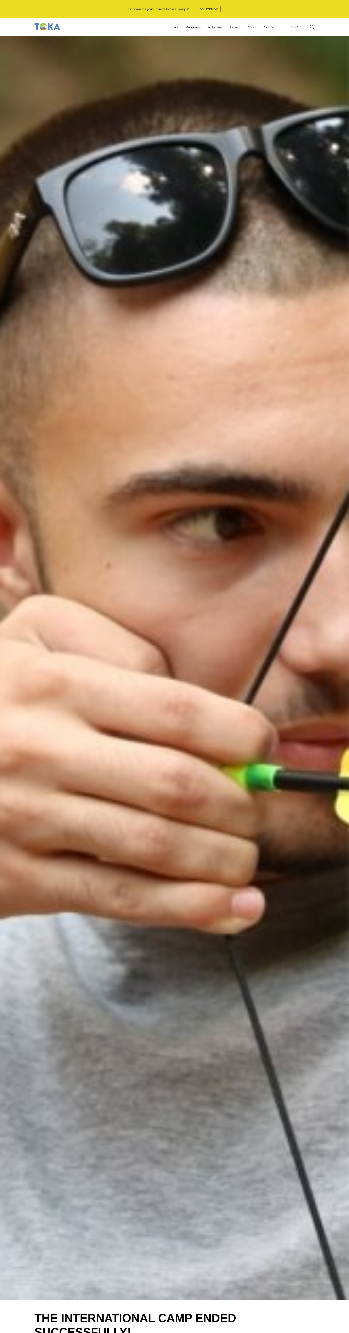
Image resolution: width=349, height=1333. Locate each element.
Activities (215, 27)
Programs (193, 27)
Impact (173, 27)
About (252, 27)
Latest (235, 27)
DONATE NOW (209, 9)
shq (294, 27)
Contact (270, 27)
